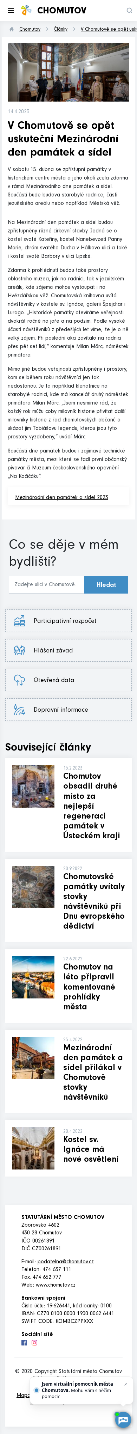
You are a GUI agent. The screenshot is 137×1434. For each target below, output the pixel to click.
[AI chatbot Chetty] (123, 1420)
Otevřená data (59, 681)
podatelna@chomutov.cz (66, 1262)
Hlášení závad (58, 651)
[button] (129, 10)
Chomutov (29, 30)
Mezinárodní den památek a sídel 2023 (61, 498)
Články (60, 30)
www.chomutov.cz (56, 1285)
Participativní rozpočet (65, 622)
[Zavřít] (125, 1384)
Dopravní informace (61, 710)
